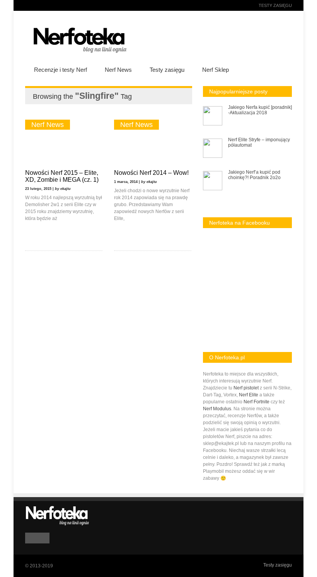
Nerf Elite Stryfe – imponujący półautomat (259, 142)
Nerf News (118, 69)
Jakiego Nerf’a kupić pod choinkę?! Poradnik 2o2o (254, 174)
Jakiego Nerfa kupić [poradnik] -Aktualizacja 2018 (260, 110)
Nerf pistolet (246, 388)
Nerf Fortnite (256, 401)
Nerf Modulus (217, 408)
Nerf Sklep (215, 69)
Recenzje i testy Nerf (60, 69)
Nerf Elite (248, 395)
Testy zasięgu (275, 5)
